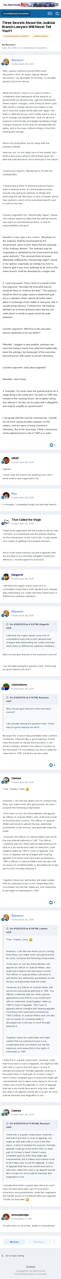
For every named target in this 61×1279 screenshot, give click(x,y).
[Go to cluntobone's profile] (6, 686)
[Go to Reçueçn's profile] (6, 62)
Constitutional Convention (33, 47)
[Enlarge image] (27, 789)
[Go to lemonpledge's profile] (6, 1216)
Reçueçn (10, 44)
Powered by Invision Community (30, 1274)
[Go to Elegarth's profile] (6, 576)
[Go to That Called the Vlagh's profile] (6, 521)
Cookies (30, 1266)
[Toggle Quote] (7, 624)
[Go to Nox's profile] (6, 495)
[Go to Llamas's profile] (6, 780)
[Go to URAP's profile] (6, 460)
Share (15, 1242)
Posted (23, 64)
